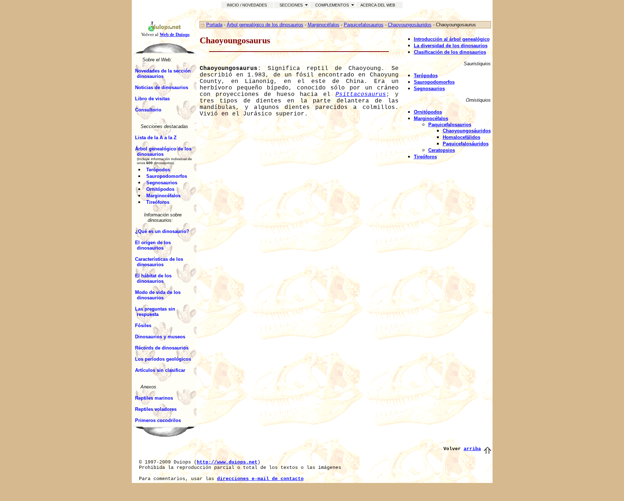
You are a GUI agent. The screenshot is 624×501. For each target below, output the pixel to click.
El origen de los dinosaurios (153, 245)
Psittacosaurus (360, 94)
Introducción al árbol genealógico (452, 39)
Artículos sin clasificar (160, 370)
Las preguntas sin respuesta (155, 311)
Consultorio (148, 110)
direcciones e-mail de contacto (260, 479)
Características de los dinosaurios (159, 261)
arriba (472, 449)
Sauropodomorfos (166, 176)
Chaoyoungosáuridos (410, 24)
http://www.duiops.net (227, 462)
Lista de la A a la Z (156, 137)
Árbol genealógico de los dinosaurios (163, 151)
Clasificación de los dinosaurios (450, 52)
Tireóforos (157, 202)
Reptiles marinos (154, 398)
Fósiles (143, 325)
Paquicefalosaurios (364, 24)
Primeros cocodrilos (158, 420)
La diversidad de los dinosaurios (451, 45)
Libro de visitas (152, 98)
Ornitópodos (160, 189)
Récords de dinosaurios (161, 348)
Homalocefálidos (461, 137)
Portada (214, 24)
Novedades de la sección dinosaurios (163, 73)
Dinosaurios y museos (160, 336)
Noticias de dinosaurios (161, 87)
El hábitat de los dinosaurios (153, 278)
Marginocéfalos (163, 195)
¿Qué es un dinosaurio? (162, 231)
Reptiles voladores (156, 409)
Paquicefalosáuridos (466, 143)
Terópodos (158, 169)
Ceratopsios (441, 150)
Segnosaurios (161, 182)
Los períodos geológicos (163, 359)
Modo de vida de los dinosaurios (158, 295)
